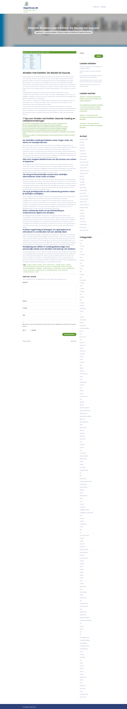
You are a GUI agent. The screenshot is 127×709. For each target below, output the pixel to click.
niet (81, 529)
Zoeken (82, 53)
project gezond (84, 549)
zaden (37, 272)
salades (82, 563)
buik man (82, 342)
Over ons (96, 7)
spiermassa (31, 270)
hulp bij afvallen (84, 456)
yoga (81, 691)
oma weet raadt (84, 535)
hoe (81, 450)
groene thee (83, 427)
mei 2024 (82, 216)
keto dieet (82, 467)
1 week (81, 249)
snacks (25, 270)
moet (81, 527)
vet (81, 623)
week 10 (82, 666)
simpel (81, 572)
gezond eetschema (85, 410)
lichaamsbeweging (28, 268)
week (81, 663)
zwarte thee (83, 697)
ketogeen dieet (84, 470)
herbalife (82, 444)
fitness (81, 393)
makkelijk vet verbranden (86, 512)
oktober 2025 (83, 168)
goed (81, 424)
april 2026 (82, 151)
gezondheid (40, 266)
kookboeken (83, 478)
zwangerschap (84, 694)
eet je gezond (83, 373)
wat (81, 660)
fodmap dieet (83, 396)
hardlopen (82, 436)
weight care (83, 677)
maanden (82, 507)
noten (63, 268)
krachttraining (83, 487)
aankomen (83, 308)
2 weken (82, 266)
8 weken (82, 305)
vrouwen (82, 654)
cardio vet (82, 351)
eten (81, 388)
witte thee (83, 688)
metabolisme (57, 268)
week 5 (82, 674)
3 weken (82, 283)
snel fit (81, 578)
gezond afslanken (85, 407)
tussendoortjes (84, 603)
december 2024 (84, 196)
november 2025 (84, 165)
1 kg (81, 243)
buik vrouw (82, 345)
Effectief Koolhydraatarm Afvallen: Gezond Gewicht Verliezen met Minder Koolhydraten (91, 98)
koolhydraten (83, 484)
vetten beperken (62, 270)
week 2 (81, 668)
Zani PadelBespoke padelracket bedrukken (91, 105)
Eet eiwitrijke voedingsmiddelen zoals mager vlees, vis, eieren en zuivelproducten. (45, 123)
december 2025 (84, 162)
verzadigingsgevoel (51, 270)
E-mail (25, 308)
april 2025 (82, 185)
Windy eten (83, 123)
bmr (81, 334)
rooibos (82, 561)
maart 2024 (83, 221)
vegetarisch (83, 615)
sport (81, 589)
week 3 (82, 671)
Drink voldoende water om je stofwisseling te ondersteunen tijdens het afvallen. (44, 130)
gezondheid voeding (85, 416)
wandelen (82, 657)
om (81, 532)
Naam (25, 301)
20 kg (81, 269)
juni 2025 (82, 179)
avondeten (83, 325)
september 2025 (84, 170)
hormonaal (83, 453)
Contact (103, 7)
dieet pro (82, 371)
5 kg (81, 294)
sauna (81, 566)
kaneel (81, 464)
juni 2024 (82, 213)
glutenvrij (82, 419)
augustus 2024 (84, 207)
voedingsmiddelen (28, 272)
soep (81, 580)
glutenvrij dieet (84, 422)
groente (82, 430)
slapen (81, 575)
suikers (81, 595)
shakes (82, 569)
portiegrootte (70, 268)
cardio (81, 348)
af (80, 314)
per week (82, 544)
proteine (53, 32)
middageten (83, 524)
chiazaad (82, 354)
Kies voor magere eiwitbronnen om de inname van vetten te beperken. (42, 125)
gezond (82, 405)
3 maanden (83, 280)
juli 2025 (82, 176)
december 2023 (84, 230)
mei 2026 (82, 148)
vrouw (81, 651)
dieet (44, 265)
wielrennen (83, 685)
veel (81, 609)
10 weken (82, 254)
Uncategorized (84, 606)
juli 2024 (82, 210)
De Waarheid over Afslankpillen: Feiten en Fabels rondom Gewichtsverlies (91, 76)
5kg (81, 300)
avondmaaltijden (84, 328)
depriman (82, 96)
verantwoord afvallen (85, 620)
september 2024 (84, 204)
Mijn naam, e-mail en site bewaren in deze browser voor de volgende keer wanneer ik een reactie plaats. (49, 325)
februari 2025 (83, 190)
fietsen (82, 390)
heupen (82, 447)
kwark (81, 493)
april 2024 (82, 219)
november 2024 (84, 199)
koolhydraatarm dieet (86, 481)
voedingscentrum (84, 637)
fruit (81, 399)
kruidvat (82, 490)
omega (82, 538)
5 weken (82, 297)
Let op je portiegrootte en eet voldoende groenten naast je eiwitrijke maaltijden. (45, 128)
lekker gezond (83, 495)
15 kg (81, 257)
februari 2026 (83, 156)
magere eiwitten (47, 268)
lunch (81, 501)
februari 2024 (83, 224)
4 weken (82, 288)
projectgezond (84, 552)
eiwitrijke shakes (60, 265)
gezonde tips (83, 413)
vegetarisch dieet (85, 617)
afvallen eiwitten (37, 265)
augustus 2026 (84, 139)
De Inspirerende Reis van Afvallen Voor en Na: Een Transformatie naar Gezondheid (91, 81)
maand (82, 504)
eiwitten (47, 32)
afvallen (29, 265)
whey (81, 683)
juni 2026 (82, 145)
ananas (82, 322)
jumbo (81, 461)
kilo (80, 476)
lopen (81, 498)
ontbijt (81, 541)
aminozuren (83, 320)
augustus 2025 (84, 173)
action (81, 311)
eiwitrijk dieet (83, 382)
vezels (81, 629)
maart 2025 (83, 187)
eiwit (81, 379)
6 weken (82, 303)
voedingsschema (84, 646)
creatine (82, 362)
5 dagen (82, 291)
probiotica (82, 546)
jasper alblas (83, 459)
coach (81, 359)
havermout (83, 439)
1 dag (81, 240)
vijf (80, 632)
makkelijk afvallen (84, 510)
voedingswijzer (84, 649)
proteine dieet (84, 558)
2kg (81, 271)
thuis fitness (83, 598)
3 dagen (82, 274)
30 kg (81, 286)
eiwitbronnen (51, 265)
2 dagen (82, 260)
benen (81, 331)
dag (81, 365)
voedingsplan (83, 643)
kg (80, 473)
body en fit (83, 337)
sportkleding (83, 592)
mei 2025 (82, 182)
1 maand (82, 246)
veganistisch (83, 612)
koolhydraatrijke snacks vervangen (61, 266)
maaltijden (38, 268)
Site (24, 315)
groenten (47, 266)
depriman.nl (30, 8)
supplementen (40, 270)
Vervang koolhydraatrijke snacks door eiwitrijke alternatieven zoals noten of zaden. (45, 126)
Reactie (25, 282)
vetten (81, 626)
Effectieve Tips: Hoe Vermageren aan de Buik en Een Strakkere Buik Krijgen (91, 117)
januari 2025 (83, 193)
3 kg (81, 277)
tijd (80, 600)
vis (80, 634)
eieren (81, 376)
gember (82, 402)
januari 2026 (83, 159)
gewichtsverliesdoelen (29, 266)
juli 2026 (82, 142)
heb (81, 441)
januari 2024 (83, 227)
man (81, 515)
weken (81, 680)
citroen (82, 356)
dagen (81, 368)
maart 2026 (83, 153)
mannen (82, 518)
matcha (82, 521)
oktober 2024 (83, 202)
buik (81, 339)
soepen (82, 583)
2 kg (81, 263)
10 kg (81, 252)
